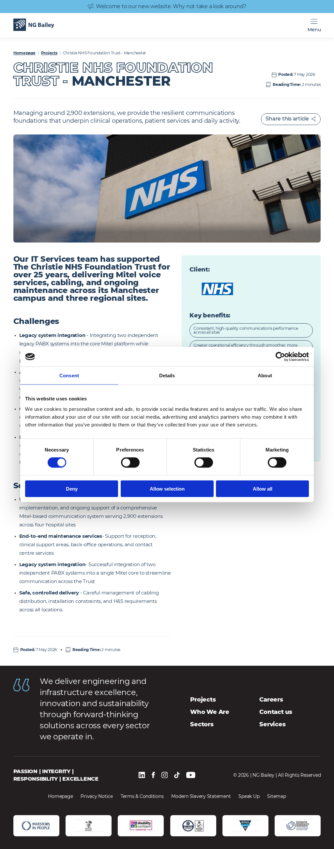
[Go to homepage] (33, 25)
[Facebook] (153, 775)
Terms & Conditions (142, 796)
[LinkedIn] (142, 775)
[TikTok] (177, 775)
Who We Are (209, 712)
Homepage (24, 52)
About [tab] (265, 375)
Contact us (275, 712)
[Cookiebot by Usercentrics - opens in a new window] (280, 357)
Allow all (262, 488)
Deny (72, 488)
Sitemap (276, 796)
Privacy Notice (97, 796)
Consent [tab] (69, 375)
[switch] (130, 462)
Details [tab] (167, 375)
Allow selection (167, 488)
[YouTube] (190, 775)
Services (272, 724)
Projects (49, 52)
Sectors (201, 724)
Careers (271, 700)
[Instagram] (164, 775)
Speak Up (248, 796)
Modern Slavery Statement (201, 796)
